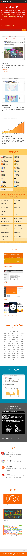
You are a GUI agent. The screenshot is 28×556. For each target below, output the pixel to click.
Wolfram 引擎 (4, 438)
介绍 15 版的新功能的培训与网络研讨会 (8, 25)
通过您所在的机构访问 (5, 23)
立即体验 (24, 29)
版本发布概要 (4, 145)
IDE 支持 (11, 438)
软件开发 (16, 438)
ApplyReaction (13, 16)
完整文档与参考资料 (13, 196)
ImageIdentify (5, 16)
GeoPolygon (7, 14)
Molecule (14, 14)
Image (2, 14)
